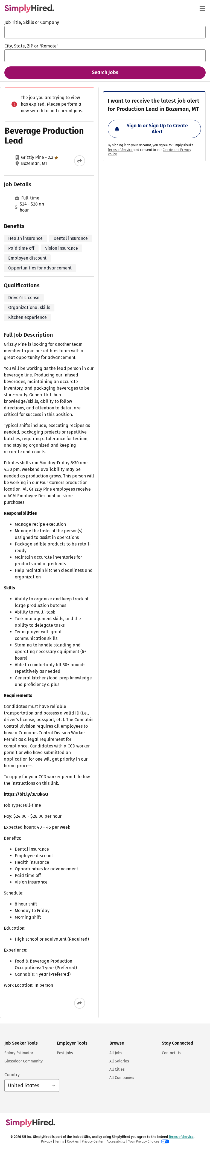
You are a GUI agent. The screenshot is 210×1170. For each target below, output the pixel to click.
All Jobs (115, 1053)
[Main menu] (202, 8)
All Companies (121, 1077)
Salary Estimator (18, 1053)
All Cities (117, 1069)
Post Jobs (65, 1053)
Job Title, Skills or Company (31, 22)
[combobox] (105, 32)
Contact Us (171, 1053)
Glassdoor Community (23, 1061)
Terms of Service (120, 150)
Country (12, 1074)
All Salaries (119, 1061)
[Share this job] (79, 160)
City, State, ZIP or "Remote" (31, 46)
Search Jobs (105, 72)
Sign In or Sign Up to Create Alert (157, 129)
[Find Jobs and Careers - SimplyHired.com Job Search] (29, 8)
